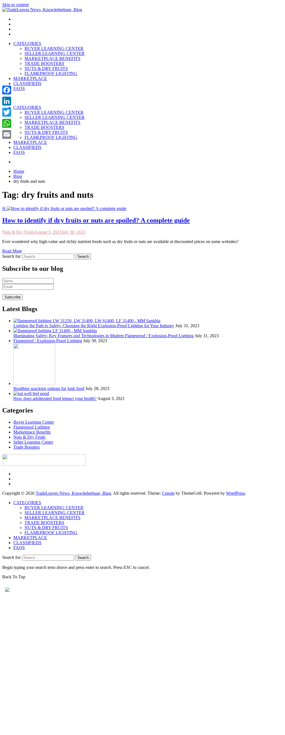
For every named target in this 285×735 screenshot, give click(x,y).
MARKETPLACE (30, 78)
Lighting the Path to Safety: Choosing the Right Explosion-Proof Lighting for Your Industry (93, 325)
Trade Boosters (26, 447)
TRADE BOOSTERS (44, 63)
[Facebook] (6, 90)
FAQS (19, 88)
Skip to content (15, 4)
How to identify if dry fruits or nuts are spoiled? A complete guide (96, 220)
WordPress (235, 493)
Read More (12, 251)
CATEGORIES (27, 43)
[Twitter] (6, 112)
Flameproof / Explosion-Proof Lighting (47, 340)
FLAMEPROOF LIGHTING (50, 73)
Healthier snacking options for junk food (48, 388)
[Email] (6, 134)
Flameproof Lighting (31, 427)
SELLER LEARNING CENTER (54, 53)
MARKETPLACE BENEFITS (52, 58)
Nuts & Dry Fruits (18, 232)
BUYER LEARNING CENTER (53, 48)
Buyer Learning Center (33, 422)
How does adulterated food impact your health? (55, 398)
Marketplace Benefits (32, 432)
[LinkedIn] (6, 101)
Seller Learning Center (33, 442)
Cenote (168, 493)
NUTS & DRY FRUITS (46, 68)
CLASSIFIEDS (27, 83)
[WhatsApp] (6, 123)
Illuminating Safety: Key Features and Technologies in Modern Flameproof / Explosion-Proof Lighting (103, 335)
